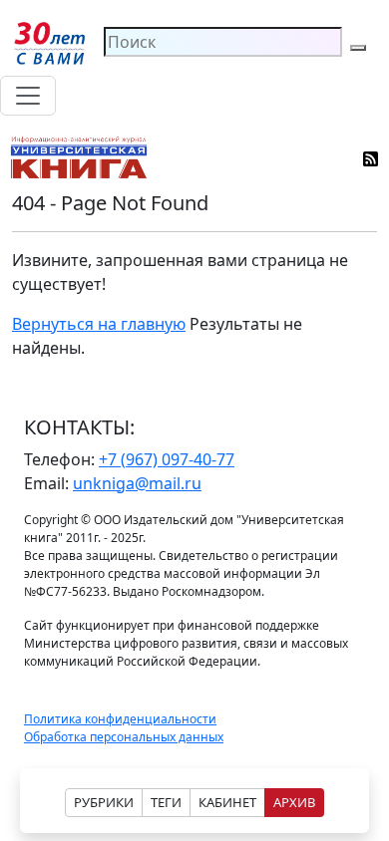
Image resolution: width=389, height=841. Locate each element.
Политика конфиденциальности (120, 718)
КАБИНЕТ (227, 802)
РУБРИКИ (104, 802)
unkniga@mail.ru (137, 483)
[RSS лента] (371, 157)
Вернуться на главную (99, 324)
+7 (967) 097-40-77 (166, 459)
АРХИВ (294, 802)
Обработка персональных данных (123, 736)
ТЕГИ (166, 802)
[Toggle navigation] (28, 96)
